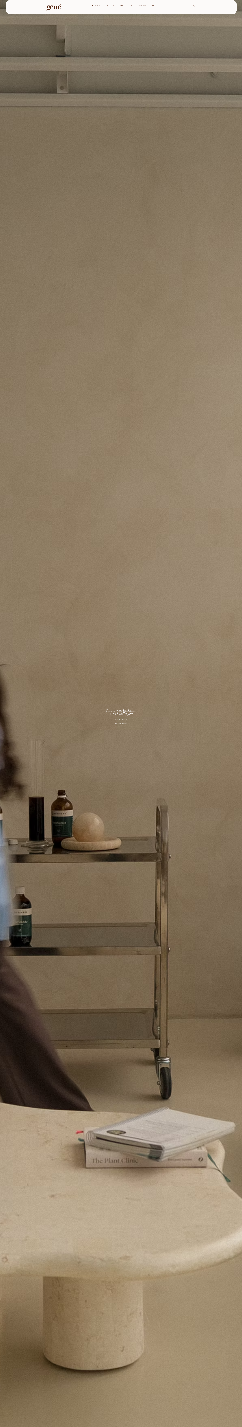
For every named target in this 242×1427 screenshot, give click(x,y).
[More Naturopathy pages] (101, 5)
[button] (194, 5)
